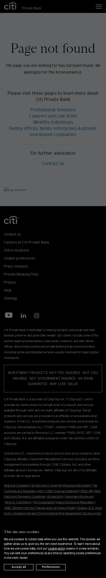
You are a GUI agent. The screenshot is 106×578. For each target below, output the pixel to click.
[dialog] (53, 547)
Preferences (51, 567)
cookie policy (56, 548)
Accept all (19, 567)
